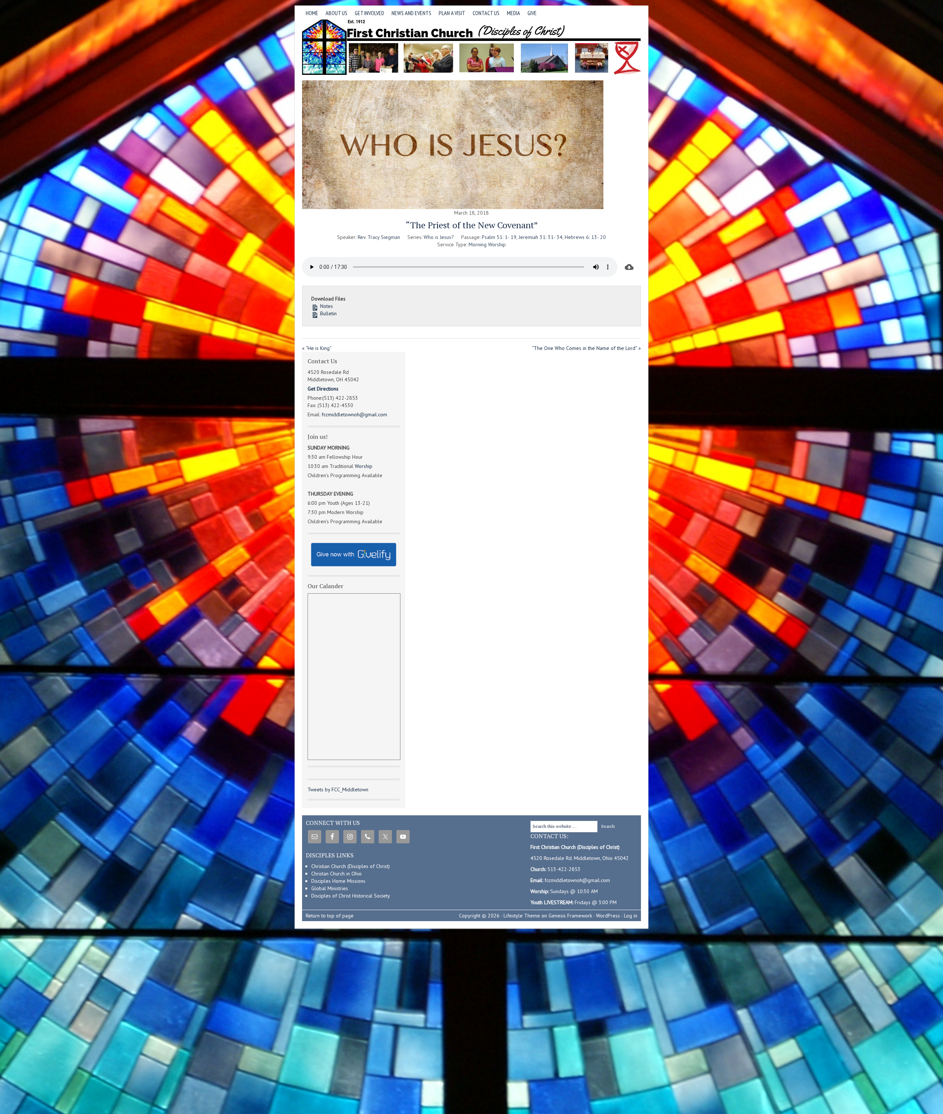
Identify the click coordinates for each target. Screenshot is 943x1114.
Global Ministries (329, 888)
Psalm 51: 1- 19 (499, 237)
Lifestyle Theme (522, 915)
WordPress (608, 915)
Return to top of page (330, 915)
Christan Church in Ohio (336, 873)
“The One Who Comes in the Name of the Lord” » (586, 348)
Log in (630, 915)
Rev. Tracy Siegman (379, 237)
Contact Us (486, 13)
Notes (326, 306)
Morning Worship (487, 244)
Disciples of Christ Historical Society (350, 895)
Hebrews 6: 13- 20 (585, 237)
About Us (334, 14)
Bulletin (328, 313)
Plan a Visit (450, 14)
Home (312, 13)
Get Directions (323, 388)
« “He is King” (317, 348)
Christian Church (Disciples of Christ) (350, 866)
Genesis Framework (570, 915)
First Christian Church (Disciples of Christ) (471, 47)
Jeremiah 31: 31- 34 (540, 237)
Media (511, 14)
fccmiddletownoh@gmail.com (354, 414)
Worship (363, 466)
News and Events (409, 14)
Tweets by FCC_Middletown (338, 789)
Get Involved (367, 14)
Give (532, 13)
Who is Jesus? (439, 237)
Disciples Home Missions (338, 881)
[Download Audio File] (629, 267)
